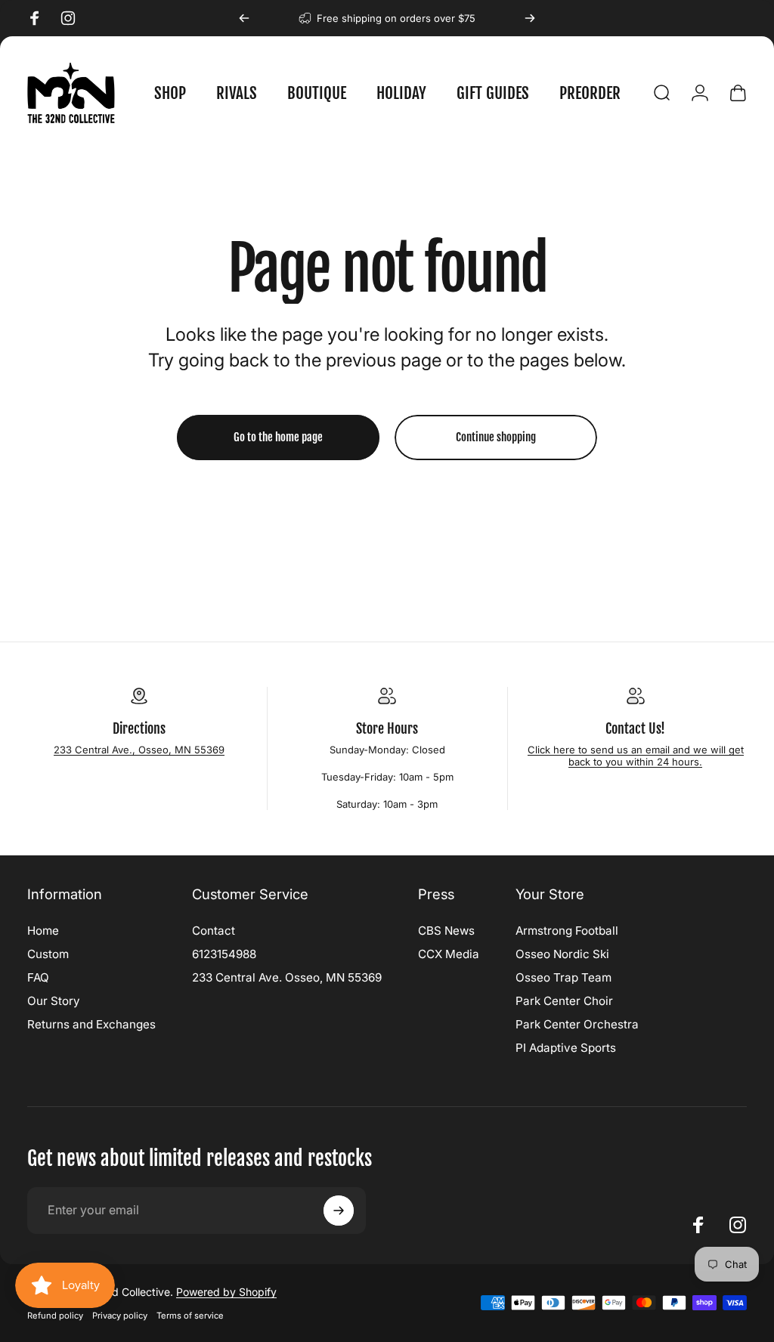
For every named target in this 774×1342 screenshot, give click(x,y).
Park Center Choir (564, 1001)
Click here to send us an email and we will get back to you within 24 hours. (636, 756)
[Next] (529, 18)
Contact (213, 930)
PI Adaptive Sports (565, 1048)
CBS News (446, 930)
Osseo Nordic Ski (562, 954)
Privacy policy (119, 1315)
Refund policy (55, 1315)
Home (43, 930)
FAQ (38, 977)
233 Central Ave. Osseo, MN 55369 (287, 977)
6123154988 (224, 954)
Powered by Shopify (226, 1291)
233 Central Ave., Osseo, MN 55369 (139, 750)
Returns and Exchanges (91, 1024)
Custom (48, 954)
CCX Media (448, 954)
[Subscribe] (339, 1210)
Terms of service (190, 1315)
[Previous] (244, 18)
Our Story (53, 1001)
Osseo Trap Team (563, 977)
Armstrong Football (566, 930)
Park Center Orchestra (577, 1024)
